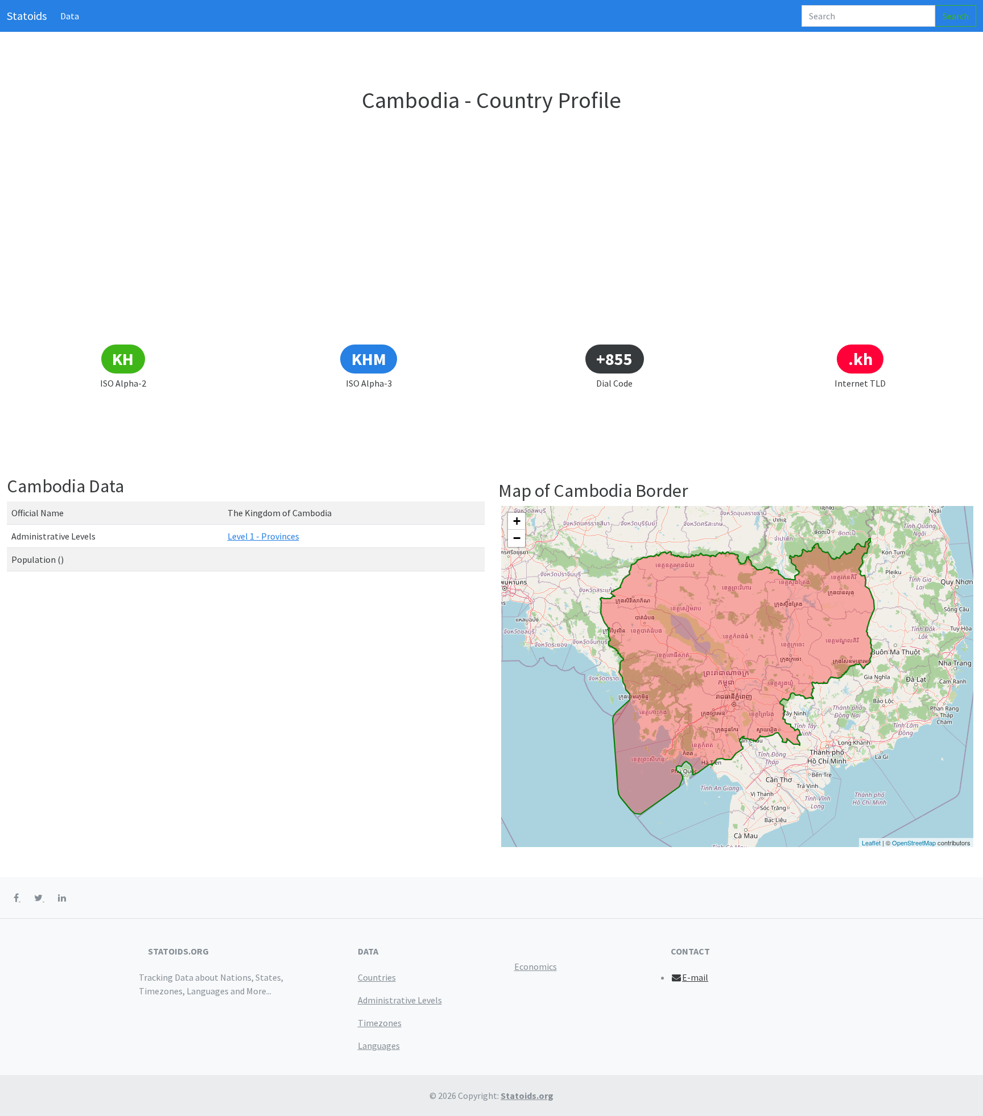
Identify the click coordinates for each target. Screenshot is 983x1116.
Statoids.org (527, 1095)
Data (69, 16)
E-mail (695, 977)
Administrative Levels (400, 1000)
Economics (535, 966)
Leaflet (871, 842)
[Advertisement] (491, 258)
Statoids (27, 16)
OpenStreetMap (914, 842)
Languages (379, 1045)
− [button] (517, 538)
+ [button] (517, 521)
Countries (377, 977)
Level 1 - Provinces (263, 536)
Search (956, 16)
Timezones (380, 1022)
